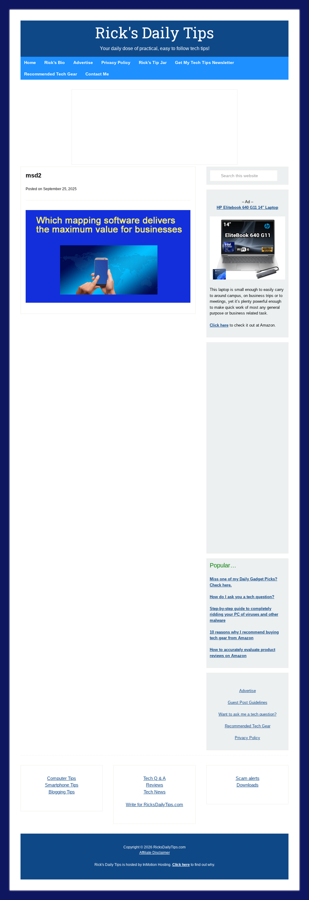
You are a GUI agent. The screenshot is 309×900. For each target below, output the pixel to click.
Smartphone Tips (61, 784)
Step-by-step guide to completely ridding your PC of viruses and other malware (244, 614)
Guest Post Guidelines (247, 702)
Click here (181, 865)
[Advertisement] (247, 447)
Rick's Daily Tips (154, 33)
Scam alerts (248, 778)
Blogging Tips (62, 791)
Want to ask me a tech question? (247, 714)
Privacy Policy (247, 738)
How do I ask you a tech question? (242, 597)
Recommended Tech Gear (247, 726)
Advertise (247, 690)
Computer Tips (61, 778)
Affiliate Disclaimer (154, 853)
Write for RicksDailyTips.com (154, 804)
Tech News (155, 791)
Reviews (154, 784)
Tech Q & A (154, 778)
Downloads (248, 784)
